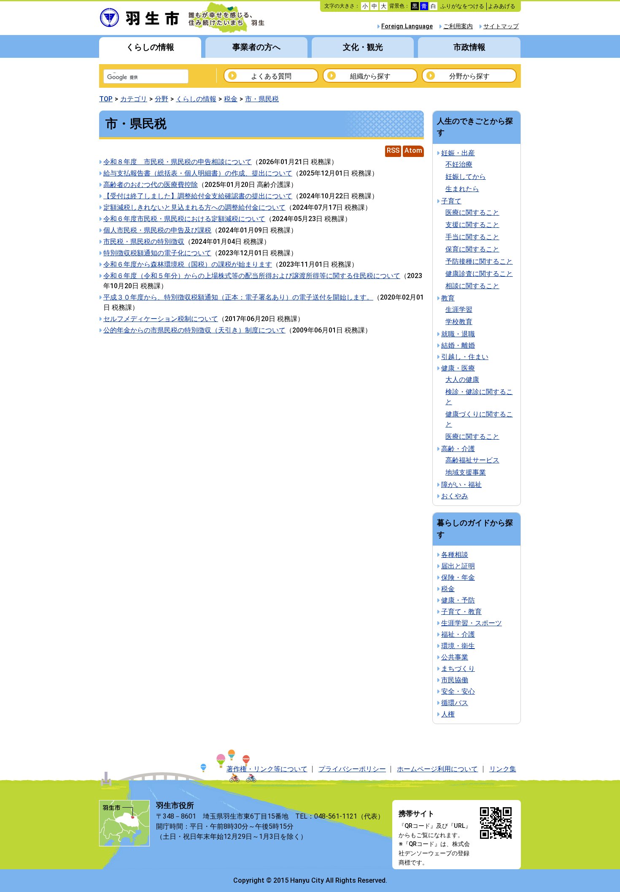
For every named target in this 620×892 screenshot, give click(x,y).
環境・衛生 (458, 646)
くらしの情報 (150, 47)
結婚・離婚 (458, 345)
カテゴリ (133, 99)
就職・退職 (458, 334)
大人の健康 (462, 380)
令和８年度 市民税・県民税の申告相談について (177, 162)
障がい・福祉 (461, 485)
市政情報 (469, 47)
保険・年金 (458, 577)
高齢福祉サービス (472, 460)
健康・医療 (458, 368)
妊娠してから (465, 177)
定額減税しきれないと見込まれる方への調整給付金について (194, 207)
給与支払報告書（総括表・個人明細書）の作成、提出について (197, 173)
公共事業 (454, 657)
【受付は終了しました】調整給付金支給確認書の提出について (197, 196)
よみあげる (501, 6)
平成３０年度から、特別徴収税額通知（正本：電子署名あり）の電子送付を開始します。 (238, 297)
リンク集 (502, 769)
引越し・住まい (464, 357)
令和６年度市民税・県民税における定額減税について (184, 219)
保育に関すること (472, 249)
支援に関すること (472, 225)
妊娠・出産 (458, 153)
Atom (413, 150)
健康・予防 (458, 600)
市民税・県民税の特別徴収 (143, 242)
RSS (393, 150)
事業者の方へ (256, 47)
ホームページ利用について (437, 769)
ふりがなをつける (462, 6)
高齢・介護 (458, 449)
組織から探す (370, 76)
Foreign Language (407, 26)
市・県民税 (262, 99)
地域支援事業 (465, 472)
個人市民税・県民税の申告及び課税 (157, 230)
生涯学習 (458, 309)
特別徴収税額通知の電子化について (157, 253)
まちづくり (458, 669)
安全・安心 (458, 691)
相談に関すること (472, 286)
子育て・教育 (461, 612)
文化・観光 (363, 47)
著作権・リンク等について (266, 769)
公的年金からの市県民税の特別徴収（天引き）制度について (194, 330)
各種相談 (454, 555)
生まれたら (462, 189)
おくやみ (454, 496)
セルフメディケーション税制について (160, 319)
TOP (106, 99)
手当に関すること (472, 237)
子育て (451, 201)
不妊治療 (458, 164)
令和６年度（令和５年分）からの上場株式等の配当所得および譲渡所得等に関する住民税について (251, 276)
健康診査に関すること (479, 274)
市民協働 (454, 680)
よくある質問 (271, 76)
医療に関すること (472, 212)
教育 (448, 298)
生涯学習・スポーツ (471, 623)
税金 (230, 99)
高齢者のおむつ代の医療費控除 (150, 185)
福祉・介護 (458, 634)
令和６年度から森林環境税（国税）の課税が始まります (187, 264)
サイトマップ (501, 26)
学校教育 (458, 322)
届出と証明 (458, 566)
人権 (448, 714)
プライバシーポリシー (352, 769)
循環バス (454, 703)
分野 (161, 99)
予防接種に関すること (479, 261)
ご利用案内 (458, 26)
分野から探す (469, 76)
